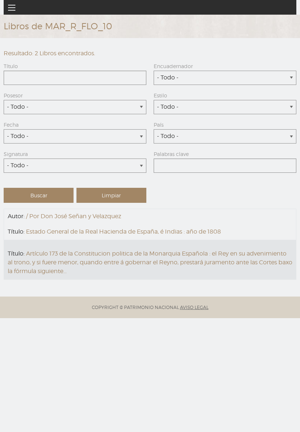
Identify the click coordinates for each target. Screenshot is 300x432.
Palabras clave (171, 154)
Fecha (11, 125)
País (159, 125)
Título (11, 66)
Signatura (16, 154)
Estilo (160, 95)
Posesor (13, 95)
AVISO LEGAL (194, 307)
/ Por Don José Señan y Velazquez (73, 216)
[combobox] (225, 78)
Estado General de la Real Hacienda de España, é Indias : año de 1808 (123, 231)
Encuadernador (173, 66)
